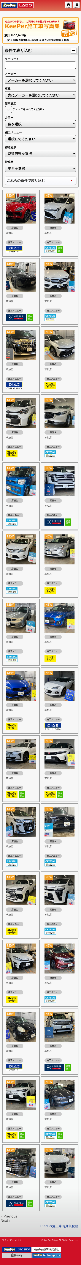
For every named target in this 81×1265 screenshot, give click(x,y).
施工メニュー (13, 132)
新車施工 (10, 103)
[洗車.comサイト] (17, 1255)
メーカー (10, 73)
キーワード (12, 58)
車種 (8, 88)
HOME (68, 5)
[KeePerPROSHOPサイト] (17, 1249)
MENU (76, 5)
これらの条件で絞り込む (26, 180)
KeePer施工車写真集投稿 (60, 1226)
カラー (9, 117)
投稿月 (9, 162)
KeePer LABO (15, 5)
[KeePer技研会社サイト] (47, 1249)
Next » (6, 1220)
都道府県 (10, 147)
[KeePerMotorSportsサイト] (47, 1255)
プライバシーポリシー (13, 1240)
